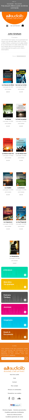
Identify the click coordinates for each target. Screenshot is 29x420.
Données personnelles (19, 410)
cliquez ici (12, 355)
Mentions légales (7, 410)
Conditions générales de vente (14, 416)
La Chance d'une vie (8, 153)
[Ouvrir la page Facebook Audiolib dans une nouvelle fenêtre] (9, 398)
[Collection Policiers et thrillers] (14, 297)
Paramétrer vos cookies (14, 393)
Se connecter (15, 26)
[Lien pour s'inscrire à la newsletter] (14, 346)
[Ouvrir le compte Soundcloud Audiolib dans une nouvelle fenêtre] (19, 398)
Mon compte (18, 3)
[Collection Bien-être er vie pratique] (14, 284)
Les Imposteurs (8, 222)
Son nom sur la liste (21, 85)
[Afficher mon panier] (22, 25)
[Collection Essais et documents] (14, 335)
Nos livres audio (14, 374)
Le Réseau (8, 119)
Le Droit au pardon (21, 119)
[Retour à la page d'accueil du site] (14, 18)
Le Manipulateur (14, 256)
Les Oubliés (8, 187)
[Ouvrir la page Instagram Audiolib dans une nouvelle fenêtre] (13, 398)
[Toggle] (7, 26)
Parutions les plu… (21, 56)
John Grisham (8, 89)
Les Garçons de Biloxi (8, 85)
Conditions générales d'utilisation (14, 412)
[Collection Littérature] (14, 272)
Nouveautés (10, 3)
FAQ (14, 378)
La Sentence (21, 187)
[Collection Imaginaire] (14, 322)
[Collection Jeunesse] (14, 309)
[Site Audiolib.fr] (14, 369)
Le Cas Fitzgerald (21, 222)
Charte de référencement (14, 414)
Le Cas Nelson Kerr (21, 153)
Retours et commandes (14, 389)
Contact (14, 382)
